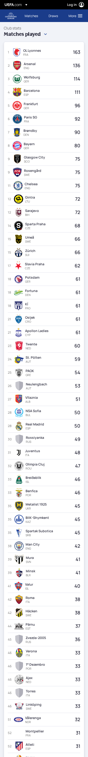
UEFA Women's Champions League (11, 16)
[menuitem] (33, 15)
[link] (31, 15)
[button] (74, 15)
